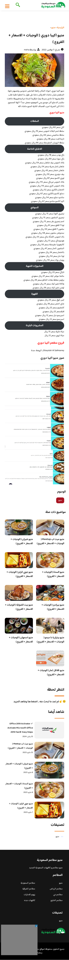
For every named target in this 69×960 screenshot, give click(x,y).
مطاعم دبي (58, 895)
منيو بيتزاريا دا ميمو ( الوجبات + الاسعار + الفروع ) (50, 639)
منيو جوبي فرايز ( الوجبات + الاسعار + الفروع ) (20, 574)
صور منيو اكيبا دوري (52, 358)
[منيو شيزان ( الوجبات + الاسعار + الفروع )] (49, 770)
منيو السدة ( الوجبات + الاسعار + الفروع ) (53, 574)
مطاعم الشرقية (28, 889)
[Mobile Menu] (7, 6)
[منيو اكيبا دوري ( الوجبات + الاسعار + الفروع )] (34, 70)
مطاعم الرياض (56, 889)
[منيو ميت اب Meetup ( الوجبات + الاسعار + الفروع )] (49, 750)
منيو (60, 500)
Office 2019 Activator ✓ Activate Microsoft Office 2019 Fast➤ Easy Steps (20, 728)
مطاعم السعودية (28, 883)
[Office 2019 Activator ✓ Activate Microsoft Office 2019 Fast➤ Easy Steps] (49, 730)
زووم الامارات (29, 895)
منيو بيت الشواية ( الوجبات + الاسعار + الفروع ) (19, 607)
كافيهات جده (29, 900)
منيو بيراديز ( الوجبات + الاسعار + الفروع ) (53, 607)
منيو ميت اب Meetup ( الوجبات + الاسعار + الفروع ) (50, 541)
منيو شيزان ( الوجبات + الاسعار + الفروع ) (22, 541)
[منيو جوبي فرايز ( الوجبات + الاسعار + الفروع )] (49, 810)
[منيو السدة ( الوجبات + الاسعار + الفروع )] (49, 790)
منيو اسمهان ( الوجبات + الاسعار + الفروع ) (21, 639)
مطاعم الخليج (57, 900)
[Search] (17, 5)
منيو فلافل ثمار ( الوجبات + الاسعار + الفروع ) (51, 672)
